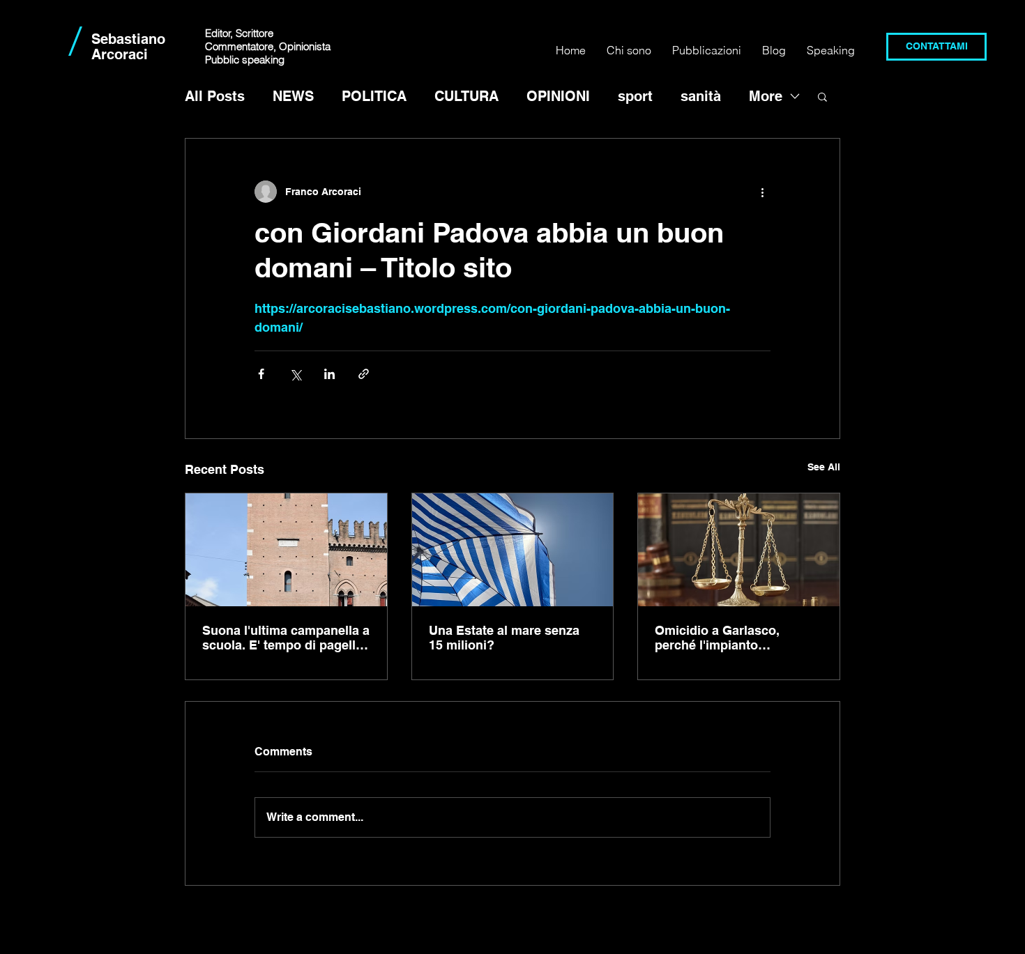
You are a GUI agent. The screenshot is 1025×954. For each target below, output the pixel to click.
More (765, 96)
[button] (822, 96)
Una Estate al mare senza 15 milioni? (504, 637)
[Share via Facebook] (261, 373)
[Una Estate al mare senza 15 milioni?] (513, 549)
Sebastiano (128, 39)
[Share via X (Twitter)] (295, 373)
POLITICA (374, 96)
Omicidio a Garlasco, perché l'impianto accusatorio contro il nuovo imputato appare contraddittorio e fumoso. (737, 637)
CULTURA (466, 96)
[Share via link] (363, 373)
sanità (701, 96)
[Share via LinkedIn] (329, 373)
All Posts (215, 96)
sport (635, 96)
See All (823, 466)
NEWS (293, 96)
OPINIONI (558, 96)
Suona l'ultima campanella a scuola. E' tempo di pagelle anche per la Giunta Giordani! (286, 637)
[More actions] (762, 191)
